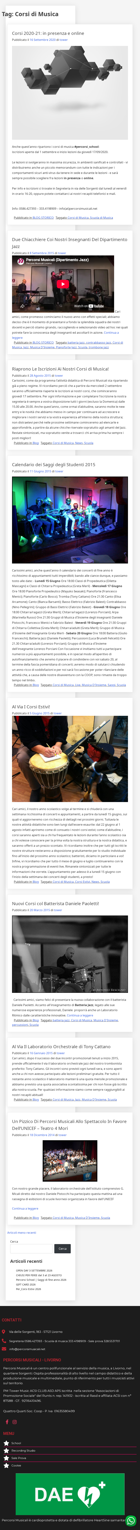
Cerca (14, 1242)
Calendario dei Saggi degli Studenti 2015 (53, 464)
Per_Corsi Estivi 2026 (28, 1289)
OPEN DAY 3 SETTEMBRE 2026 (34, 1270)
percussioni (20, 1025)
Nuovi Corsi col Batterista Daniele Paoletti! (55, 903)
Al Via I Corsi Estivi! (31, 707)
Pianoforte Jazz (66, 347)
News (79, 443)
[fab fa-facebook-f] (7, 1422)
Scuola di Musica (101, 218)
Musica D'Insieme (42, 347)
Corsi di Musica (78, 218)
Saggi (111, 685)
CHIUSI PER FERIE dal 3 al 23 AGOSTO (39, 1275)
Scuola (82, 347)
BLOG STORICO (43, 218)
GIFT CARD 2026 (26, 1284)
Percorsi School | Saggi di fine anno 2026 (41, 1279)
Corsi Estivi (82, 882)
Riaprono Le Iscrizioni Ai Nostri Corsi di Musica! (60, 369)
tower (64, 40)
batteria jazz (76, 343)
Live (77, 685)
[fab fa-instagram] (14, 1422)
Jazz (26, 347)
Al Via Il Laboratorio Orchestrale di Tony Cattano (61, 1046)
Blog (36, 443)
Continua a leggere (80, 1015)
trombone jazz (99, 347)
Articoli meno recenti (21, 1233)
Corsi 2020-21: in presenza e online (48, 33)
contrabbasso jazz (98, 343)
